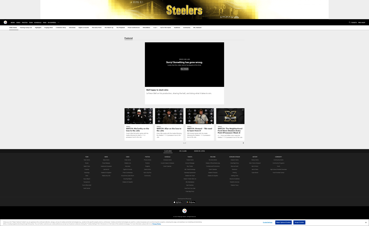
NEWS (106, 156)
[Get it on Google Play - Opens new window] (191, 203)
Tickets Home (189, 160)
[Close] (366, 222)
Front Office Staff (86, 185)
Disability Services (234, 182)
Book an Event (234, 166)
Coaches (87, 169)
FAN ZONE (212, 156)
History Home (254, 160)
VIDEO (127, 156)
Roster (87, 163)
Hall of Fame (255, 169)
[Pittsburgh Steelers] (184, 211)
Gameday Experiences (190, 172)
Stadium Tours (234, 185)
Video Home (127, 160)
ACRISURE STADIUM (234, 156)
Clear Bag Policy (190, 191)
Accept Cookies (299, 222)
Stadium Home (235, 160)
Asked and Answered (106, 166)
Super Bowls (255, 172)
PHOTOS (147, 156)
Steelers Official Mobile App (213, 163)
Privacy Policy (157, 224)
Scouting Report (127, 178)
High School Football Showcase (278, 169)
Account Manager (189, 163)
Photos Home (147, 160)
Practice (147, 163)
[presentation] (243, 143)
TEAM (86, 156)
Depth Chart (87, 166)
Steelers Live (127, 163)
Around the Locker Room (127, 175)
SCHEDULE (167, 156)
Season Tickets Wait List (190, 178)
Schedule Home (167, 160)
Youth (278, 166)
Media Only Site (106, 175)
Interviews (127, 166)
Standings (86, 172)
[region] (184, 222)
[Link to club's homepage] (5, 22)
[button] (185, 69)
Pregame (147, 166)
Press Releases (106, 163)
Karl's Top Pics (147, 172)
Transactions (87, 182)
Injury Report (87, 178)
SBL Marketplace (190, 182)
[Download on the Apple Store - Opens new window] (177, 202)
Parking (235, 172)
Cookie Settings (267, 222)
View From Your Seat (189, 188)
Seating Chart (234, 175)
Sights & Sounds (127, 169)
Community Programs (278, 163)
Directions (234, 169)
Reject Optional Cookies (283, 222)
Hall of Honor (255, 166)
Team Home (87, 160)
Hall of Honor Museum (255, 163)
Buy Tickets (190, 166)
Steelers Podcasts (212, 172)
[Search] (349, 22)
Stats (86, 175)
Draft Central (87, 188)
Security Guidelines (235, 178)
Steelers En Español (106, 172)
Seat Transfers (190, 185)
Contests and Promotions (213, 166)
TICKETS (190, 156)
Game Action (147, 169)
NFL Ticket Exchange (190, 169)
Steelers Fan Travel (190, 175)
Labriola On (106, 169)
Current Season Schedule (167, 163)
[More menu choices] (58, 22)
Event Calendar (167, 166)
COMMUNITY (278, 156)
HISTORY (255, 156)
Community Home (278, 160)
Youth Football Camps (278, 172)
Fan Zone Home (213, 160)
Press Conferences (128, 172)
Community (147, 175)
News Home (106, 160)
